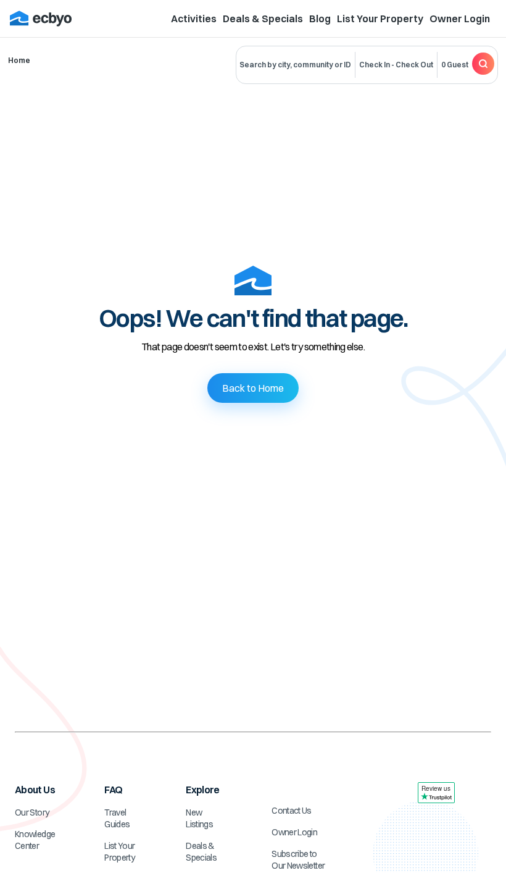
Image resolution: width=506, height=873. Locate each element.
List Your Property (380, 18)
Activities (194, 18)
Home (19, 60)
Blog (320, 18)
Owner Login (459, 18)
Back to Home (253, 388)
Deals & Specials (263, 18)
